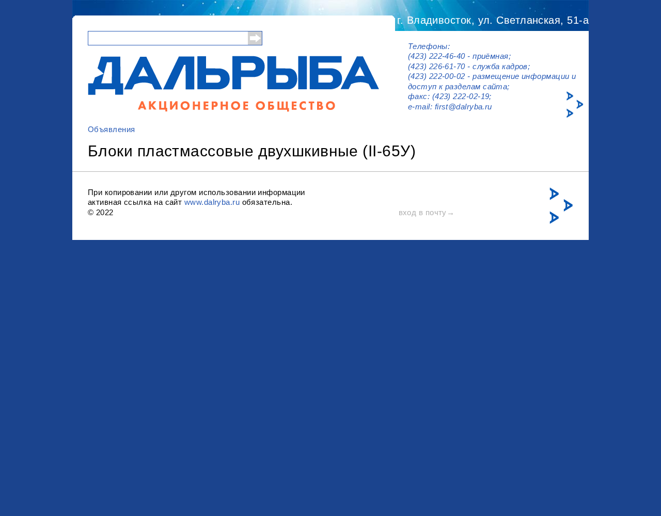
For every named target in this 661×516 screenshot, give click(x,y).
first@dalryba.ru (463, 106)
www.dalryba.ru (212, 202)
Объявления (111, 129)
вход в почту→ (427, 212)
